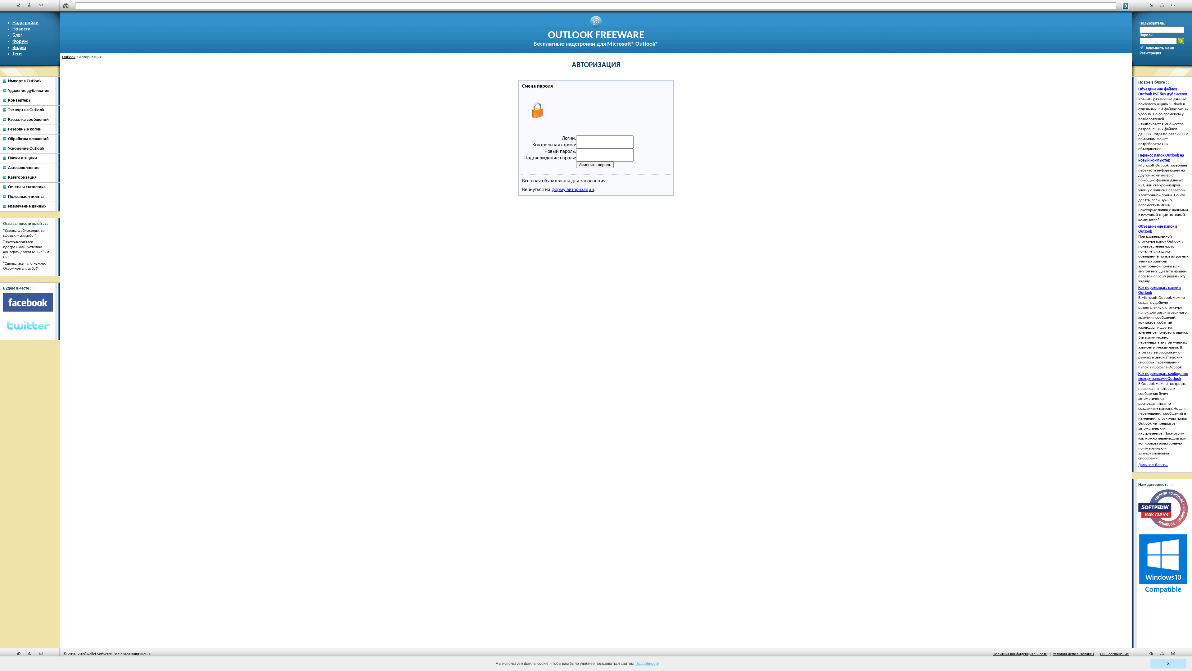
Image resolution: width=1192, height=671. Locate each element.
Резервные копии (25, 129)
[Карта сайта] (30, 5)
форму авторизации (573, 189)
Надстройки (25, 23)
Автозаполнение (23, 168)
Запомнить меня (1159, 48)
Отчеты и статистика (27, 187)
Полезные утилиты (26, 196)
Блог (17, 35)
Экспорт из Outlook (26, 110)
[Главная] (19, 5)
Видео (19, 47)
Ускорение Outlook (26, 148)
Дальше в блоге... (1153, 465)
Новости (21, 29)
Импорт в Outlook (25, 81)
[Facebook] (28, 302)
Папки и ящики (22, 158)
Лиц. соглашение (1114, 654)
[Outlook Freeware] (596, 26)
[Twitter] (28, 326)
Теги (17, 54)
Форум (20, 41)
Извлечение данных (27, 206)
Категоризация (22, 177)
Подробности (647, 663)
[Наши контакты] (41, 5)
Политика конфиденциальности (1020, 654)
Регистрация (1150, 53)
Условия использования (1073, 654)
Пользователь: (1152, 23)
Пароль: (1147, 35)
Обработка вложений (28, 139)
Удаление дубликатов (28, 91)
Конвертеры (20, 100)
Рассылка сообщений (28, 119)
